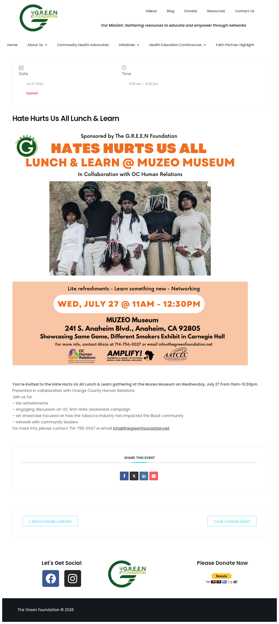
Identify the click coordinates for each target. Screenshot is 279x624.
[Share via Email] (153, 476)
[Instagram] (72, 578)
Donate (190, 11)
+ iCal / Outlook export (232, 521)
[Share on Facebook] (124, 476)
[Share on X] (134, 476)
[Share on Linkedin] (144, 476)
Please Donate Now (222, 563)
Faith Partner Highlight (235, 44)
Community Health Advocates (83, 44)
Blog (170, 11)
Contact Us (244, 11)
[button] (37, 45)
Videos (151, 11)
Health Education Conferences (175, 44)
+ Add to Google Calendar (50, 521)
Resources (216, 11)
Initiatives (127, 44)
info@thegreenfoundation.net (141, 428)
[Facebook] (50, 578)
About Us (35, 44)
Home (12, 44)
